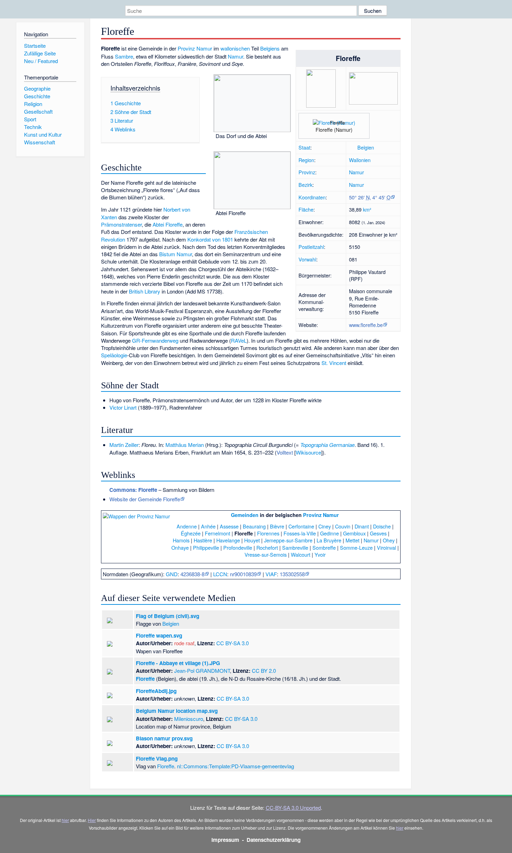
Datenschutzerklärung (274, 840)
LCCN (220, 574)
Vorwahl (307, 259)
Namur (356, 172)
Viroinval (386, 547)
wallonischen (235, 48)
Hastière (203, 540)
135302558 (292, 574)
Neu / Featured (41, 60)
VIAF (271, 574)
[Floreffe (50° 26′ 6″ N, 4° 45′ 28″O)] (328, 119)
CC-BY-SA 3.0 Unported (293, 807)
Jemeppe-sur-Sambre (288, 540)
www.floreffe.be (366, 324)
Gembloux (354, 533)
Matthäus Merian (184, 444)
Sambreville (295, 547)
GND (172, 574)
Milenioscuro (188, 718)
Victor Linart (123, 407)
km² (367, 209)
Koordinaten (312, 197)
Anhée (208, 526)
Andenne (187, 526)
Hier (92, 820)
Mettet (352, 540)
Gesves (378, 533)
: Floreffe (133, 490)
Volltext (285, 452)
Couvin (342, 526)
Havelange (228, 540)
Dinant (362, 526)
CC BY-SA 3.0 (232, 643)
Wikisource (308, 452)
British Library (144, 291)
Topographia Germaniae (327, 444)
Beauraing (254, 526)
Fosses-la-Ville (300, 533)
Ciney (324, 526)
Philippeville (206, 547)
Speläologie (114, 355)
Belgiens (270, 48)
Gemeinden (244, 514)
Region (306, 159)
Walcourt (300, 554)
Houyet (252, 540)
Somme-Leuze (356, 547)
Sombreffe (324, 547)
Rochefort (267, 547)
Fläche (305, 209)
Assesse (229, 526)
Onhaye (180, 547)
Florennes (268, 533)
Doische (382, 526)
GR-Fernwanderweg (155, 340)
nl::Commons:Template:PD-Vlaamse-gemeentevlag (235, 766)
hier (65, 820)
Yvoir (320, 554)
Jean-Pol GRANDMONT (202, 670)
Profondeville (237, 547)
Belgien (365, 147)
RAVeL (239, 340)
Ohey (389, 540)
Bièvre (277, 526)
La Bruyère (329, 540)
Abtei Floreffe (168, 224)
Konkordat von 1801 (210, 239)
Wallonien (360, 159)
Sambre (124, 56)
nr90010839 (243, 574)
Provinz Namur (195, 48)
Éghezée (191, 533)
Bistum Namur (175, 254)
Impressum (225, 840)
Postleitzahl (311, 246)
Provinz (306, 172)
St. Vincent (333, 362)
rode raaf (184, 643)
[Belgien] (352, 147)
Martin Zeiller (124, 444)
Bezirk (305, 184)
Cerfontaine (301, 526)
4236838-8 (192, 574)
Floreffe (145, 679)
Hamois (181, 540)
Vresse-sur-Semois (266, 554)
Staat (304, 147)
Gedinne (329, 533)
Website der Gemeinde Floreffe (144, 499)
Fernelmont (217, 533)
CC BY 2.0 (264, 670)
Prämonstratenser (121, 224)
